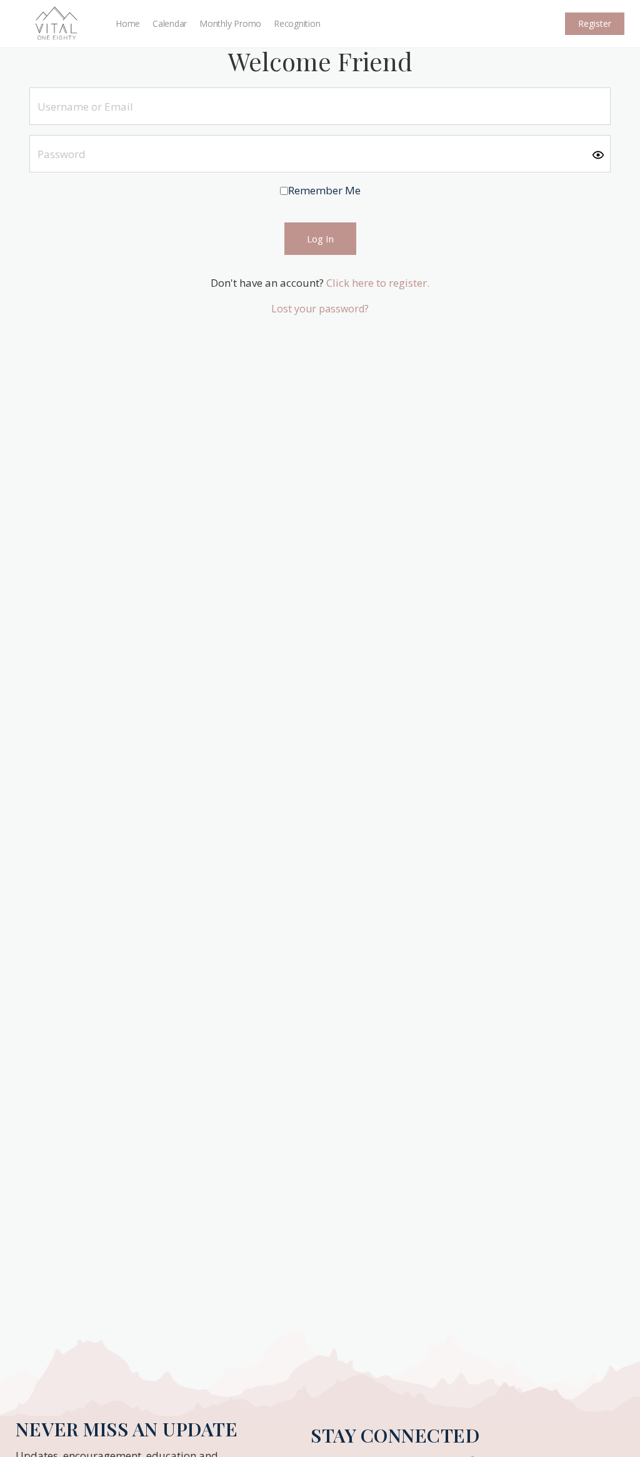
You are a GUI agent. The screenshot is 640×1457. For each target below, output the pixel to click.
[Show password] (598, 154)
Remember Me (324, 190)
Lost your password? (320, 309)
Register (594, 23)
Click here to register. (377, 283)
